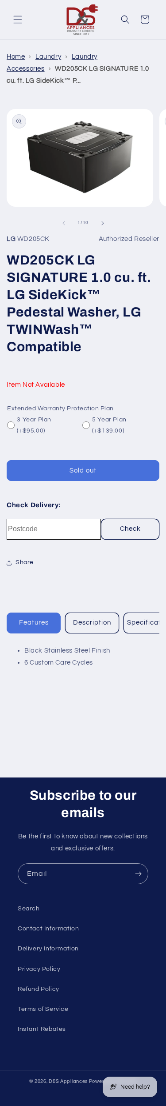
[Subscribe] (138, 873)
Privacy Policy (39, 969)
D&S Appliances (68, 1081)
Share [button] (24, 562)
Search (29, 909)
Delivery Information (48, 949)
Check (130, 528)
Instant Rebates (42, 1029)
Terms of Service (43, 1009)
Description (92, 622)
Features (34, 622)
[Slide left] (63, 223)
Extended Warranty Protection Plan (60, 408)
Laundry (48, 56)
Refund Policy (38, 989)
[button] (17, 19)
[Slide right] (102, 223)
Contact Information (48, 929)
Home (16, 56)
